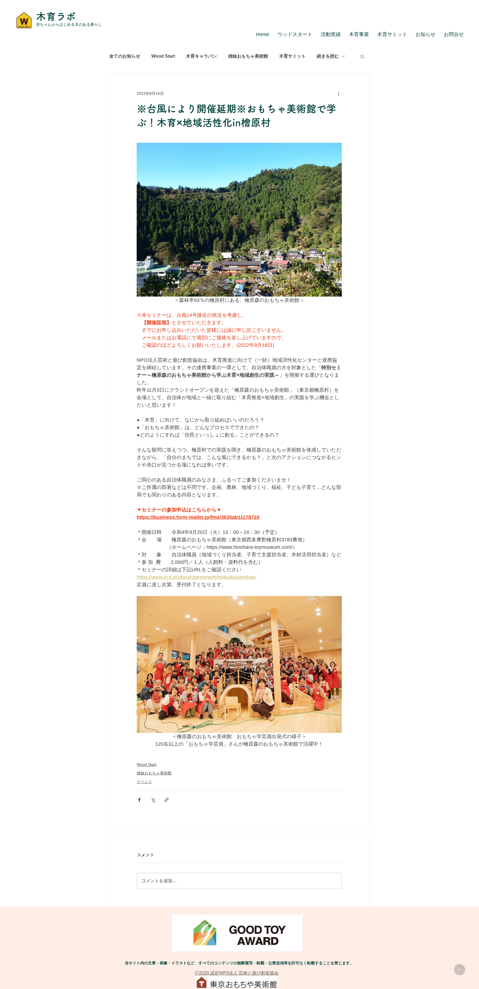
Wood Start (163, 56)
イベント (144, 781)
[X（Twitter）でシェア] (153, 799)
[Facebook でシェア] (139, 799)
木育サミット (292, 56)
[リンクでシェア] (166, 799)
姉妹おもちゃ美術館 (248, 56)
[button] (362, 56)
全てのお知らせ (124, 56)
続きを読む (328, 56)
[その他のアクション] (338, 93)
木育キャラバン (201, 56)
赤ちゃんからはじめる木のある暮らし (69, 24)
